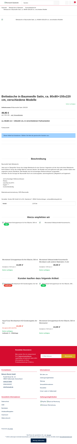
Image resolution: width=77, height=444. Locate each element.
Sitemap (42, 381)
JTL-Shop (10, 429)
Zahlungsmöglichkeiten (47, 378)
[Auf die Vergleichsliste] (68, 226)
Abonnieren (68, 355)
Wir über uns (44, 374)
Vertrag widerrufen (38, 440)
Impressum (5, 415)
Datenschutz (5, 401)
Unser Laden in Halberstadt (48, 391)
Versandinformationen (47, 384)
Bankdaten (5, 408)
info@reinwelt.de (8, 387)
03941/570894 (7, 381)
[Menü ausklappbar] (2, 3)
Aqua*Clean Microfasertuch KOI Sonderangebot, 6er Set (19, 324)
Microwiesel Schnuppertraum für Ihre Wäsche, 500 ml (18, 263)
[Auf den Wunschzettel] (72, 226)
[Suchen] (56, 3)
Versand (49, 435)
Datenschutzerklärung (26, 354)
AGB (3, 405)
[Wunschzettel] (70, 3)
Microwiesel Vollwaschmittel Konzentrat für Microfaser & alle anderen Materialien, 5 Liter (55, 263)
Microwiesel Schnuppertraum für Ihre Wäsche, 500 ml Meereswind (55, 324)
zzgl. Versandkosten (17, 116)
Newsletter (43, 388)
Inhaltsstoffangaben (8, 411)
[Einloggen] (66, 3)
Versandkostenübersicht (66, 437)
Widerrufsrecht (6, 418)
